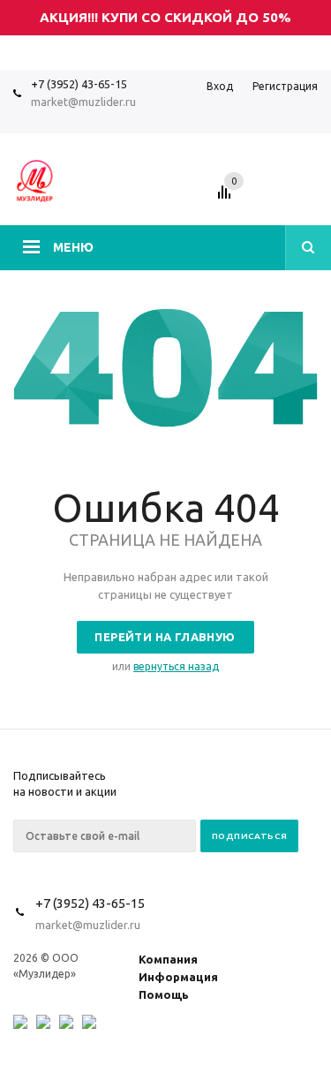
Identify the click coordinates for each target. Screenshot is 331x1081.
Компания (168, 959)
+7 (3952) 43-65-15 (79, 84)
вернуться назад (176, 666)
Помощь (164, 994)
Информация (178, 977)
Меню (73, 247)
